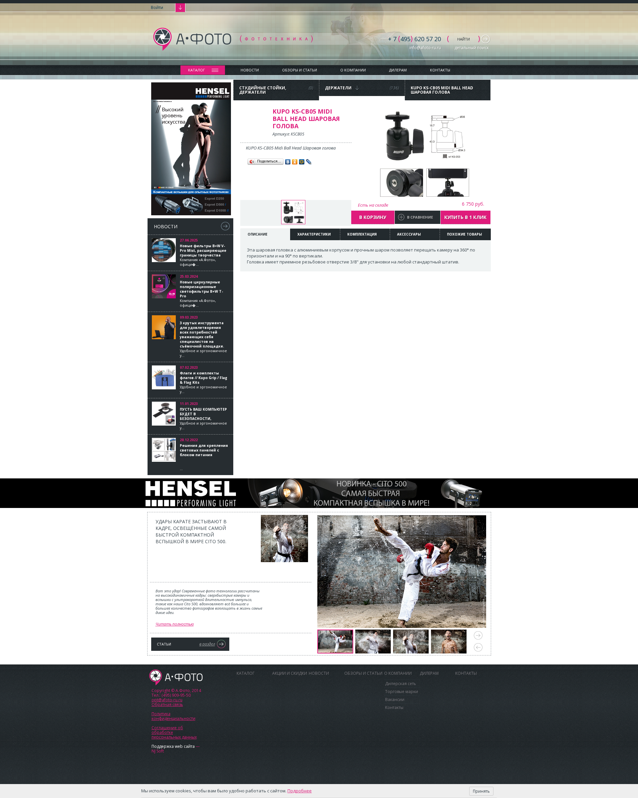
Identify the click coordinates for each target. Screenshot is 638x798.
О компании (353, 69)
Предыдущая (478, 647)
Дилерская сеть (400, 683)
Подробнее (299, 791)
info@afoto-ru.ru (425, 47)
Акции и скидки (289, 673)
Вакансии (394, 699)
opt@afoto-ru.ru (167, 700)
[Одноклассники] (294, 161)
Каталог (196, 69)
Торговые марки (401, 691)
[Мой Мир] (301, 161)
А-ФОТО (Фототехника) (233, 39)
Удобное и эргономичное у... (203, 339)
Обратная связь (167, 704)
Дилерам (398, 69)
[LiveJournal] (308, 161)
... (204, 457)
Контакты (440, 69)
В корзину (372, 217)
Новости (250, 69)
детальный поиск (472, 47)
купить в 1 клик (465, 217)
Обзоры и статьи (299, 69)
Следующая (478, 635)
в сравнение (420, 217)
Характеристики (314, 234)
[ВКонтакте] (287, 161)
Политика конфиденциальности (173, 716)
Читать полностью (175, 624)
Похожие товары (464, 234)
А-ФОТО (176, 677)
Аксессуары (409, 234)
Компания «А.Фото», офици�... (203, 255)
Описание (257, 234)
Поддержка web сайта (173, 746)
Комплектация (362, 234)
